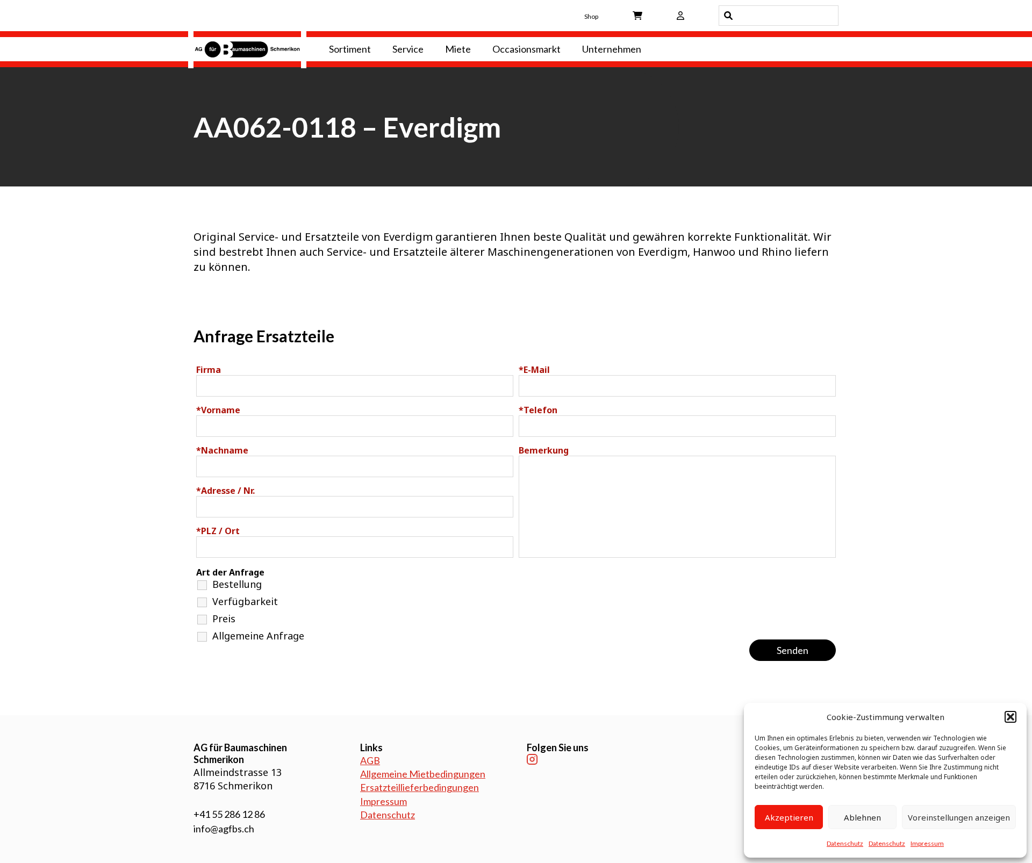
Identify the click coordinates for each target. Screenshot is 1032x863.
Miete (458, 49)
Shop (591, 16)
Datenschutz (845, 843)
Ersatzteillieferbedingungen (419, 787)
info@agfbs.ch (224, 829)
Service (408, 49)
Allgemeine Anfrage (258, 635)
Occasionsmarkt (526, 49)
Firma (208, 369)
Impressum (927, 843)
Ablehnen (862, 817)
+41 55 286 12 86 (229, 814)
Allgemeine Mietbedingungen (422, 774)
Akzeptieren (789, 817)
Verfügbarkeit (245, 601)
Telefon (538, 410)
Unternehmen (611, 49)
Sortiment (350, 49)
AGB (370, 760)
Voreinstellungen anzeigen (959, 817)
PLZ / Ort (218, 531)
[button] (1010, 716)
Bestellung (237, 584)
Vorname (218, 410)
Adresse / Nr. (225, 490)
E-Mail (534, 369)
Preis (223, 618)
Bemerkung (544, 450)
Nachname (222, 450)
